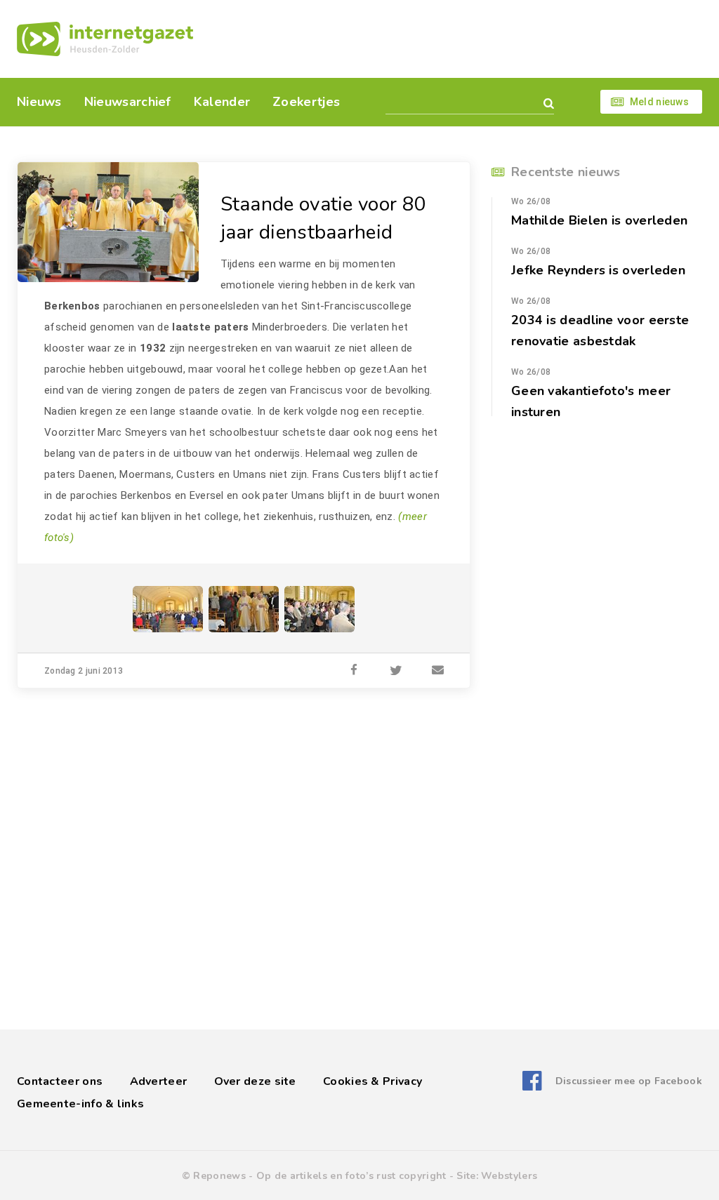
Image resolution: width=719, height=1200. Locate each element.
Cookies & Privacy (372, 1081)
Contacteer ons (60, 1081)
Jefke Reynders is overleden (598, 270)
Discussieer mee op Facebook (628, 1081)
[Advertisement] (456, 38)
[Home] (105, 39)
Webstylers (509, 1175)
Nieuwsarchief (127, 101)
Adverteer (158, 1081)
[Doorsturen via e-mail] (438, 670)
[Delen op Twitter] (396, 670)
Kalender (222, 101)
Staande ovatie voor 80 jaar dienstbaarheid (323, 218)
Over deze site (255, 1081)
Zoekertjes (306, 101)
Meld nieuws (659, 101)
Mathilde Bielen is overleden (599, 220)
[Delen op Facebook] (353, 670)
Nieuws (39, 101)
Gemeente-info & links (80, 1104)
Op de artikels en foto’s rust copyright (351, 1175)
